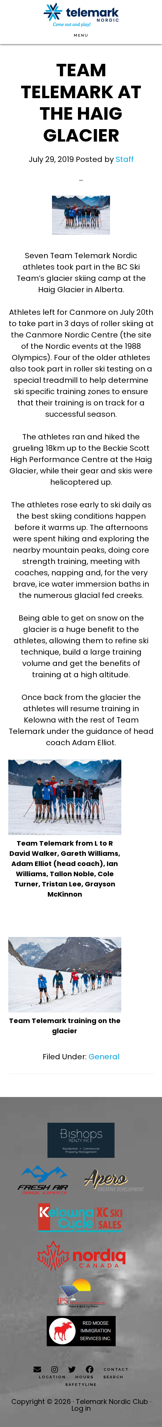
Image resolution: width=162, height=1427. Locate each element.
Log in (81, 1408)
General (104, 1056)
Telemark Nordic (81, 15)
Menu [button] (81, 35)
